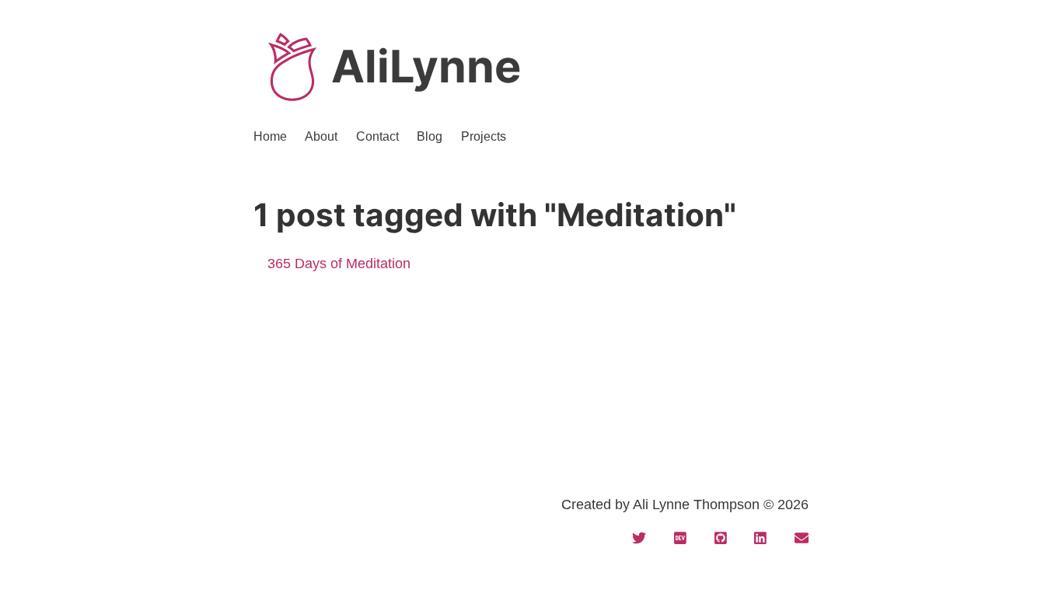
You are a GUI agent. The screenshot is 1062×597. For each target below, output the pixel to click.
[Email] (802, 538)
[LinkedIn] (760, 538)
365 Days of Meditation (338, 263)
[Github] (720, 538)
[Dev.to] (680, 538)
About (321, 136)
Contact (377, 136)
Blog (429, 136)
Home (270, 136)
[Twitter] (639, 538)
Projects (483, 136)
